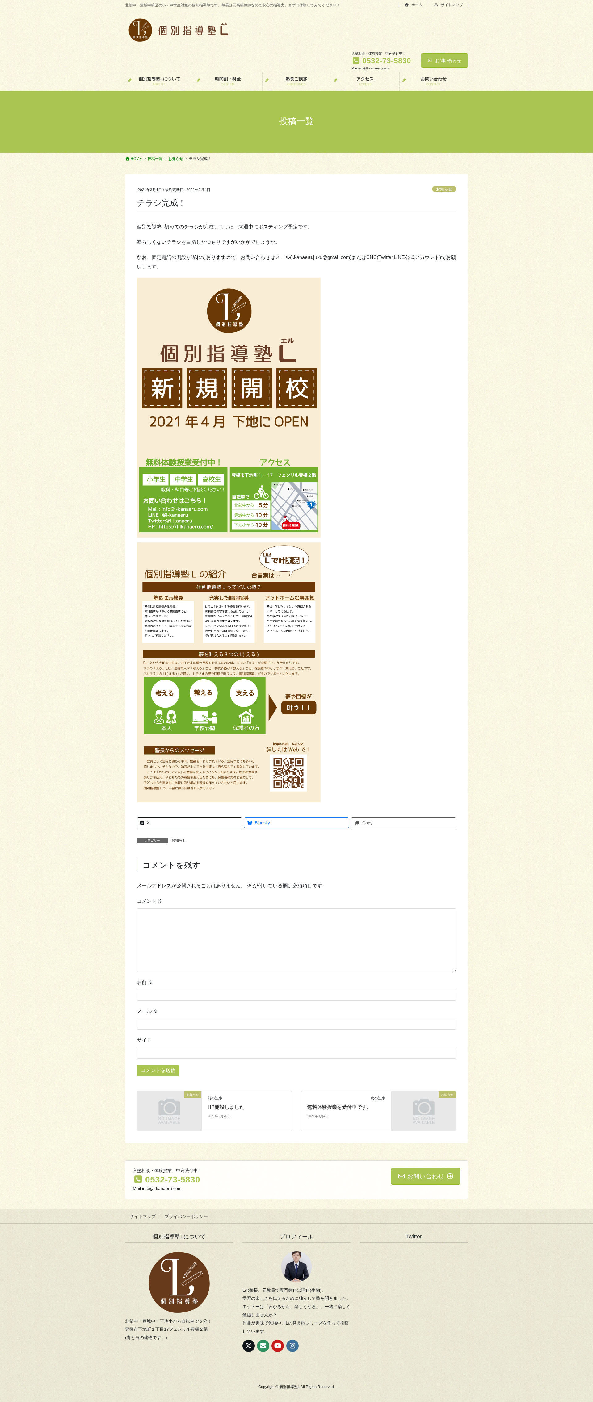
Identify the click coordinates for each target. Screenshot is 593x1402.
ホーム (416, 5)
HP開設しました (226, 1107)
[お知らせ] (169, 1110)
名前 (145, 982)
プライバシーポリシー (186, 1216)
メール (147, 1011)
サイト (144, 1040)
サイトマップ (451, 5)
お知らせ (444, 189)
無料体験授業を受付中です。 (339, 1107)
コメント (150, 901)
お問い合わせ (448, 60)
